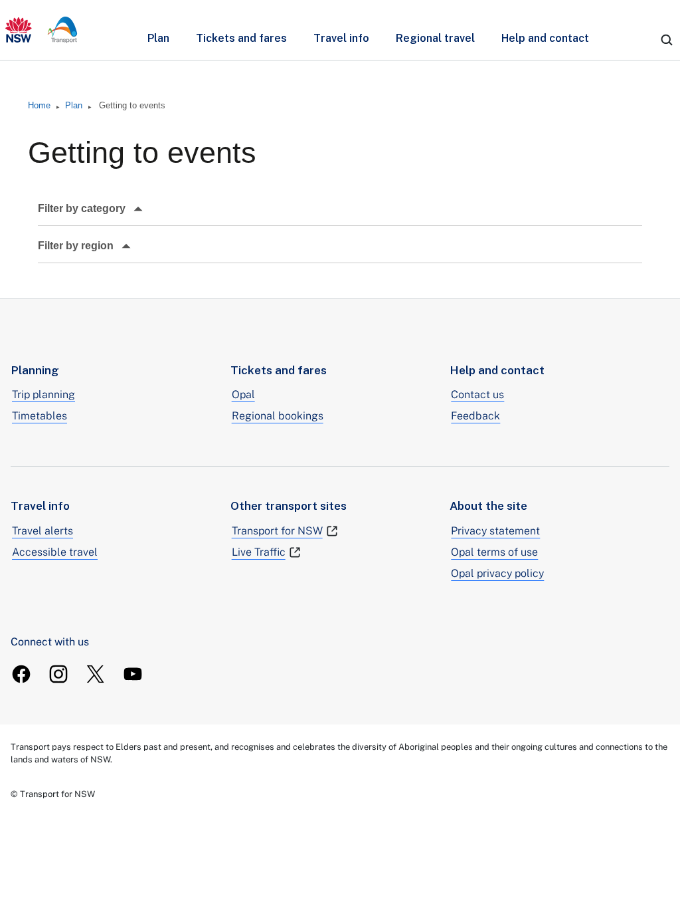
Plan (158, 38)
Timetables (39, 415)
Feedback (475, 415)
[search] (666, 40)
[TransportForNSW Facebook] (21, 674)
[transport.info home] (41, 30)
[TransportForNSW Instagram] (58, 674)
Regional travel (435, 38)
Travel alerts (42, 530)
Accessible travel (55, 552)
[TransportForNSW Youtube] (133, 674)
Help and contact (545, 38)
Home (39, 105)
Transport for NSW (277, 530)
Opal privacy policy (497, 573)
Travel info (341, 38)
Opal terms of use (494, 552)
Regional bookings (277, 415)
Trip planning (43, 394)
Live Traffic (259, 552)
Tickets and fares (241, 38)
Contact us (477, 394)
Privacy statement (495, 530)
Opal (243, 394)
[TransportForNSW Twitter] (95, 674)
